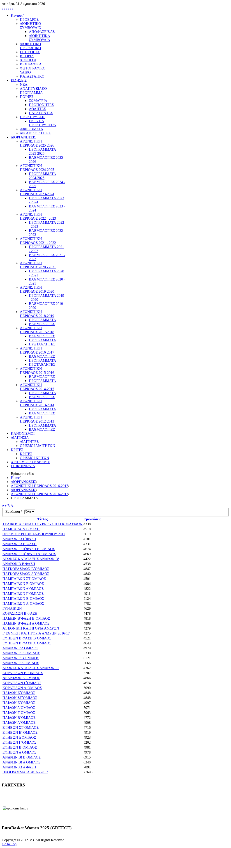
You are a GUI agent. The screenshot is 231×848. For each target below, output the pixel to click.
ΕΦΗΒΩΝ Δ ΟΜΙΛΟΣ (19, 737)
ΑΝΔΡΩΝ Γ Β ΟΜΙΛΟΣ (20, 658)
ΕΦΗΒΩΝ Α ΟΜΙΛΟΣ (19, 752)
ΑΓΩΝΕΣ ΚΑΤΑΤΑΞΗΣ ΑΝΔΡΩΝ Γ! (30, 668)
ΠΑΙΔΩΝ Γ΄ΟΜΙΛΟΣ (18, 713)
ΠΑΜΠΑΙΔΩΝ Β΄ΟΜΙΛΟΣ (23, 598)
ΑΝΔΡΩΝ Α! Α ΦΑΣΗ (19, 767)
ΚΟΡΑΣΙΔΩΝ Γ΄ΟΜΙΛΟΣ (21, 683)
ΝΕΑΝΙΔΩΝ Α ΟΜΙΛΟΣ (21, 678)
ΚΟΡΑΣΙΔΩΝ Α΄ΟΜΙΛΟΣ (22, 688)
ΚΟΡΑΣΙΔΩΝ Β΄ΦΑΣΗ (19, 613)
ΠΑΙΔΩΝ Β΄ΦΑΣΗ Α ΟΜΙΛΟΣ (25, 623)
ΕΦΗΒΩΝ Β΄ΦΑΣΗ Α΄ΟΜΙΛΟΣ (26, 643)
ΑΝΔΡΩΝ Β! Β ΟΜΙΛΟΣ (21, 757)
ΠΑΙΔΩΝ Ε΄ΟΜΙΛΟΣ (18, 703)
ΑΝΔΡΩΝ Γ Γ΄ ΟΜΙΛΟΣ (21, 653)
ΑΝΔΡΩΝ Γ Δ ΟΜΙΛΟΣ (20, 648)
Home (15, 478)
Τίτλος (42, 519)
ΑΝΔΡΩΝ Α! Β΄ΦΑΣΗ (19, 544)
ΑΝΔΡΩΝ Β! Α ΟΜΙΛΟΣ (21, 762)
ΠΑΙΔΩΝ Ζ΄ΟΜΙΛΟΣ (18, 693)
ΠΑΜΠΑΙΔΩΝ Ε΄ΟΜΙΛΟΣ (23, 584)
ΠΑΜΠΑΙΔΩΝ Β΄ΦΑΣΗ (21, 529)
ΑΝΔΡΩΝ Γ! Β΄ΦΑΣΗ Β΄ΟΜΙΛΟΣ (28, 549)
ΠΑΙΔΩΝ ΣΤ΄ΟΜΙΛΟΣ (19, 698)
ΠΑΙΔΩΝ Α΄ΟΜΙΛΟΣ (18, 722)
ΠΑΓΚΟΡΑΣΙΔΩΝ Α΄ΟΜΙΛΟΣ (25, 574)
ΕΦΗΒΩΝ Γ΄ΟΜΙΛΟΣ (19, 742)
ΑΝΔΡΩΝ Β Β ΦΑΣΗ (18, 564)
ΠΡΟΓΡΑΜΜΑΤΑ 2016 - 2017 (25, 772)
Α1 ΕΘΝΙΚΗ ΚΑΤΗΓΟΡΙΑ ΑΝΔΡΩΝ (30, 628)
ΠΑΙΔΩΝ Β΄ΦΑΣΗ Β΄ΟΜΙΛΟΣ (26, 618)
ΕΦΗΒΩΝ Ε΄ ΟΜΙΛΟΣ (19, 732)
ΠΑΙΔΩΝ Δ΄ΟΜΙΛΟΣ (18, 708)
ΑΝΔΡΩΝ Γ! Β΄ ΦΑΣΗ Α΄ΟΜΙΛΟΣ (29, 554)
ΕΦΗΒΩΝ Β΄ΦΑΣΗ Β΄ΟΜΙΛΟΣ (26, 638)
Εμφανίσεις (92, 519)
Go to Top (9, 844)
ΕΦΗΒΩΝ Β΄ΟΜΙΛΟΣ (19, 747)
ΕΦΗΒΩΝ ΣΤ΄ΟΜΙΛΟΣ (20, 727)
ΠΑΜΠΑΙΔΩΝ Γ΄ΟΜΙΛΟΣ (23, 593)
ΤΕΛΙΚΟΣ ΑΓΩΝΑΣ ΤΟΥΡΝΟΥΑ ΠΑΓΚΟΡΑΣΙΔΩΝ (42, 524)
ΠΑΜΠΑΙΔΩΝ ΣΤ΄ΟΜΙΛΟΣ (24, 579)
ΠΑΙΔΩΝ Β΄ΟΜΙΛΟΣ (18, 717)
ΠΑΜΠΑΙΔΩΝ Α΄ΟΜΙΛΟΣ (23, 603)
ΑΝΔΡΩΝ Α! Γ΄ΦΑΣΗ (19, 539)
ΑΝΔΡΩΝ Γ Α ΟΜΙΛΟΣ (20, 663)
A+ (4, 506)
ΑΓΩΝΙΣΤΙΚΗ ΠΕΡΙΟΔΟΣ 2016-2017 (39, 486)
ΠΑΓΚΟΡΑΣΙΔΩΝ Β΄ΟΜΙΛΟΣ (25, 569)
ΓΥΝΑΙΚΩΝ (12, 608)
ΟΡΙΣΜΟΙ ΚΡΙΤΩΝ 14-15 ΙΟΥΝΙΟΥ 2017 (33, 534)
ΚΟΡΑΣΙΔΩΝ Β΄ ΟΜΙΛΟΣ (22, 673)
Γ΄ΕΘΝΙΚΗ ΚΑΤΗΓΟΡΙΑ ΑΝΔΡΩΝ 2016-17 (36, 633)
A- (12, 506)
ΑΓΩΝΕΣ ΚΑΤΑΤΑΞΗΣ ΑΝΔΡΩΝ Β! (30, 559)
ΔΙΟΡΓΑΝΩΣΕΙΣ (23, 482)
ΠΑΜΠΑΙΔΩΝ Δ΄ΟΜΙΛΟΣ (23, 589)
